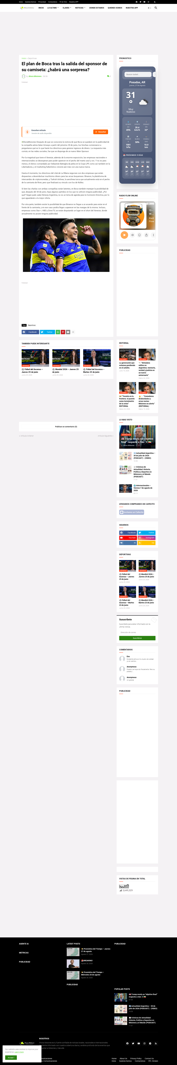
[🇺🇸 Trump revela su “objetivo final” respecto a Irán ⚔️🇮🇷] (120, 997)
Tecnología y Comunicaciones (45, 1061)
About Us (123, 1058)
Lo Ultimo (52, 8)
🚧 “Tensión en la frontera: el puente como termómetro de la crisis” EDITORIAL (127, 401)
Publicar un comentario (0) (66, 427)
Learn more (19, 1052)
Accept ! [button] (11, 1058)
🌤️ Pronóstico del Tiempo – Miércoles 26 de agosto (92, 973)
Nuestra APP (73, 2)
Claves (66, 8)
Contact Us (149, 1058)
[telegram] (150, 1043)
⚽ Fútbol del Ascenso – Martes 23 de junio (93, 370)
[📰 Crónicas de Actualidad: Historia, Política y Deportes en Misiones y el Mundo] (125, 470)
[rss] (155, 2)
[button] (149, 8)
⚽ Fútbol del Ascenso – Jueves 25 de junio (32, 370)
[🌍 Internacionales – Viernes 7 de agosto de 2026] (125, 488)
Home (114, 1058)
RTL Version (153, 1061)
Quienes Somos (30, 2)
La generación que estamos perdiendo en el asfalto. (127, 365)
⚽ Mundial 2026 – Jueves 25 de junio (65, 370)
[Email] (68, 332)
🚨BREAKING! (87, 961)
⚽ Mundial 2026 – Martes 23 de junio (146, 601)
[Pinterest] (63, 332)
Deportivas (32, 58)
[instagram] (148, 2)
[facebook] (136, 2)
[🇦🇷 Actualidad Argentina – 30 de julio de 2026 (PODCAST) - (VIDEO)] (125, 456)
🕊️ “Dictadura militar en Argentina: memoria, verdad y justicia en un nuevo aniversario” (147, 369)
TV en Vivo (63, 2)
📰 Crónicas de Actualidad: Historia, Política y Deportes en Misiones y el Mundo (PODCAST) (143, 472)
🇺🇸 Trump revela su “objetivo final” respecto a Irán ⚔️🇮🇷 (143, 995)
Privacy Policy (135, 1058)
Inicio (21, 2)
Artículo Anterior (27, 436)
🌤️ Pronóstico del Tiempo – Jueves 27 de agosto (95, 950)
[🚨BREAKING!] (73, 963)
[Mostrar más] (73, 332)
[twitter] (140, 2)
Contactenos (52, 2)
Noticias (79, 8)
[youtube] (144, 2)
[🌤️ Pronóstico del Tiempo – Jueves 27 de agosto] (73, 952)
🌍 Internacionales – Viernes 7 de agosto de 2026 (143, 487)
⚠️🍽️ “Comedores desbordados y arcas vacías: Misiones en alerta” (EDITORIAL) (147, 401)
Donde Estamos (96, 8)
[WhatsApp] (58, 332)
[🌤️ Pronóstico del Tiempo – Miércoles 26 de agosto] (73, 975)
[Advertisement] (88, 33)
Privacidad (42, 2)
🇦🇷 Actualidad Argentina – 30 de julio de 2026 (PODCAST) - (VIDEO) (144, 455)
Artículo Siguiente (105, 436)
